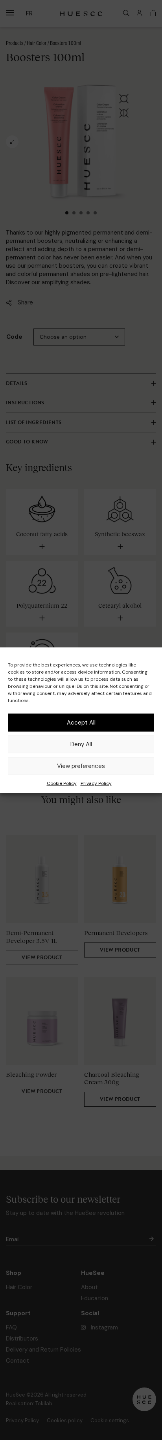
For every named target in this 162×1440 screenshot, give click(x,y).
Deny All (81, 744)
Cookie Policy (62, 783)
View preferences (81, 766)
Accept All (81, 723)
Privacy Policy (96, 783)
